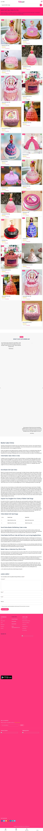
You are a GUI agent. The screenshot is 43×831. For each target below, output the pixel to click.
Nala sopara (3, 620)
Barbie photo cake (26, 212)
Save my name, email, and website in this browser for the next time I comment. (15, 606)
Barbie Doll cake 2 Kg (5, 45)
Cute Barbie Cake (26, 40)
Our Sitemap (24, 630)
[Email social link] (6, 821)
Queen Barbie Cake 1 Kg (6, 102)
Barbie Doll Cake (5, 161)
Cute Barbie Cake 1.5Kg (27, 66)
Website (2, 601)
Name (2, 592)
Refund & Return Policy (26, 620)
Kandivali (2, 626)
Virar (1, 618)
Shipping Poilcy (25, 626)
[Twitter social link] (4, 821)
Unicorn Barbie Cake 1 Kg (6, 128)
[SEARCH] (41, 5)
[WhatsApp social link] (12, 821)
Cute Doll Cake (25, 238)
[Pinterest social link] (8, 821)
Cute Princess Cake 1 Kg (6, 70)
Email (2, 596)
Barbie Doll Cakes (5, 187)
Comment (3, 579)
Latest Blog (24, 628)
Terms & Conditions (25, 622)
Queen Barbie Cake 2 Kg (27, 122)
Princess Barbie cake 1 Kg (27, 96)
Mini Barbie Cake (5, 240)
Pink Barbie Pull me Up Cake (27, 264)
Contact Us (24, 624)
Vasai (2, 622)
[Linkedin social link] (10, 821)
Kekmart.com (27, 826)
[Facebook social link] (2, 821)
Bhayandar (2, 624)
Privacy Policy (24, 618)
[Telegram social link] (15, 821)
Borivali (2, 628)
